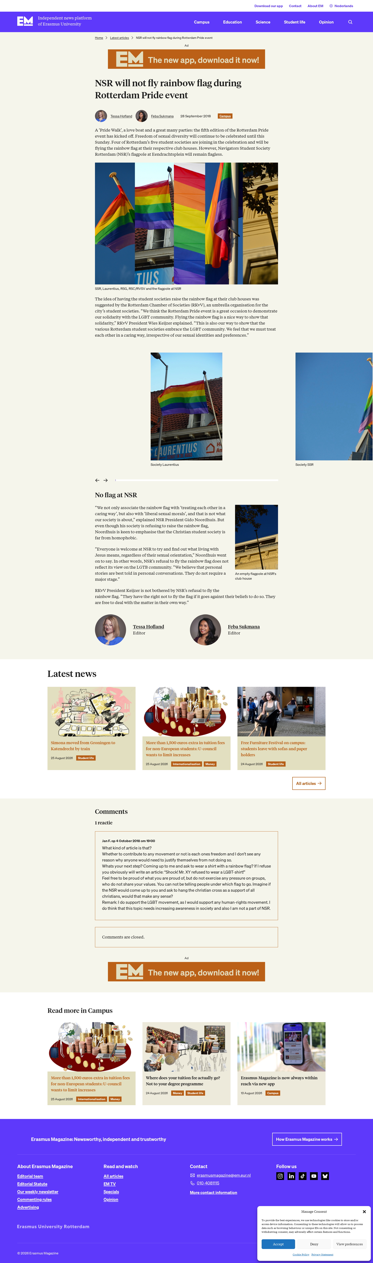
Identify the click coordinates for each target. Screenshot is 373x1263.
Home (99, 38)
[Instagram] (280, 1176)
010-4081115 (208, 1183)
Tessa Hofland (121, 116)
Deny (314, 1244)
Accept (278, 1244)
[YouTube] (314, 1176)
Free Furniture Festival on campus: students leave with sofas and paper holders (274, 748)
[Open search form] (350, 22)
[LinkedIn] (291, 1176)
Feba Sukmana (162, 116)
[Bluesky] (325, 1176)
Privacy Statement (322, 1254)
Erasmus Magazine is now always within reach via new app (279, 1080)
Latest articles (119, 38)
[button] (364, 1212)
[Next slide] (106, 480)
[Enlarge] (272, 510)
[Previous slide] (98, 480)
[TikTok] (303, 1176)
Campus (225, 116)
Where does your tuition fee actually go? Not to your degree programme (183, 1080)
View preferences (350, 1244)
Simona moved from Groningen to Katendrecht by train (83, 745)
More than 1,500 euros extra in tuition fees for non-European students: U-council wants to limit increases (185, 748)
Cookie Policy (301, 1254)
